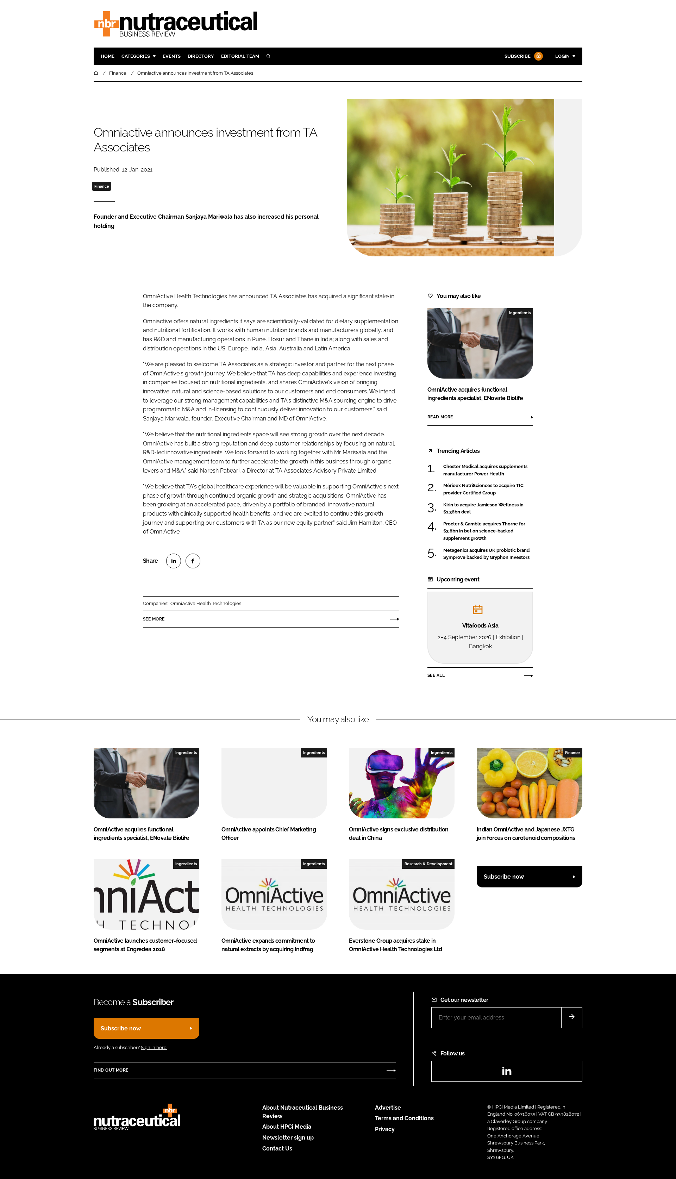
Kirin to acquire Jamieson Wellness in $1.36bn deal (488, 508)
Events (172, 56)
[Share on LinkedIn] (173, 561)
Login (562, 56)
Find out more (111, 1070)
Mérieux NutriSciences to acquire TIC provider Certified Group (488, 489)
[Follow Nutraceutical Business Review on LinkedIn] (506, 1073)
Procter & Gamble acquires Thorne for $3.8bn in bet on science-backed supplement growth (488, 531)
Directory (201, 56)
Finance (101, 186)
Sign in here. (154, 1047)
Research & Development (428, 864)
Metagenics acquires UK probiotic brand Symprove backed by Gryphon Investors (488, 554)
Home (107, 56)
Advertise (388, 1107)
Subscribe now (504, 876)
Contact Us (277, 1148)
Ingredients (520, 313)
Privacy (385, 1129)
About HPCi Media (286, 1126)
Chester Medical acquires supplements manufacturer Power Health (488, 470)
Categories (135, 56)
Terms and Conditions (404, 1118)
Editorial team (240, 56)
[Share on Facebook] (193, 561)
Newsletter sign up (288, 1137)
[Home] (96, 73)
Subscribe (518, 56)
